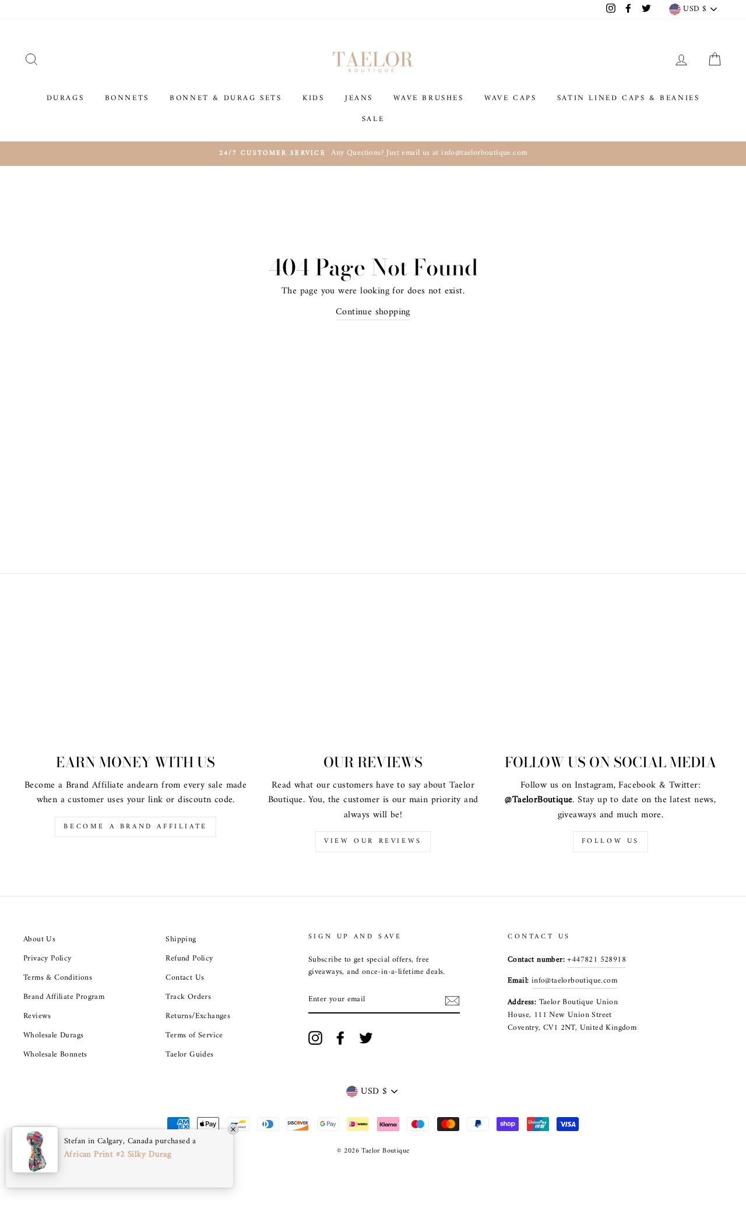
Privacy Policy (47, 959)
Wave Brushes (428, 98)
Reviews (37, 1016)
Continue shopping (373, 312)
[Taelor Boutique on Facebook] (340, 1038)
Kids (313, 98)
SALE (373, 119)
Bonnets (127, 98)
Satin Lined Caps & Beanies (628, 98)
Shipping (181, 940)
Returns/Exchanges (198, 1016)
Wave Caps (510, 98)
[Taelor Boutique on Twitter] (366, 1038)
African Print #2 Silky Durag (117, 1155)
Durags (66, 98)
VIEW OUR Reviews (373, 841)
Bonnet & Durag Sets (225, 98)
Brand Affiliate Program (63, 997)
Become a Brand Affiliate (135, 827)
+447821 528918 (596, 960)
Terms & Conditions (57, 978)
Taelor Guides (189, 1055)
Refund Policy (189, 959)
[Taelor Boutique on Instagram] (315, 1038)
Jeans (359, 98)
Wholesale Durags (53, 1036)
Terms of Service (194, 1036)
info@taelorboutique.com (574, 981)
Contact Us (185, 978)
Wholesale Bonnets (55, 1055)
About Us (39, 940)
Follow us (610, 841)
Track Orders (188, 997)
